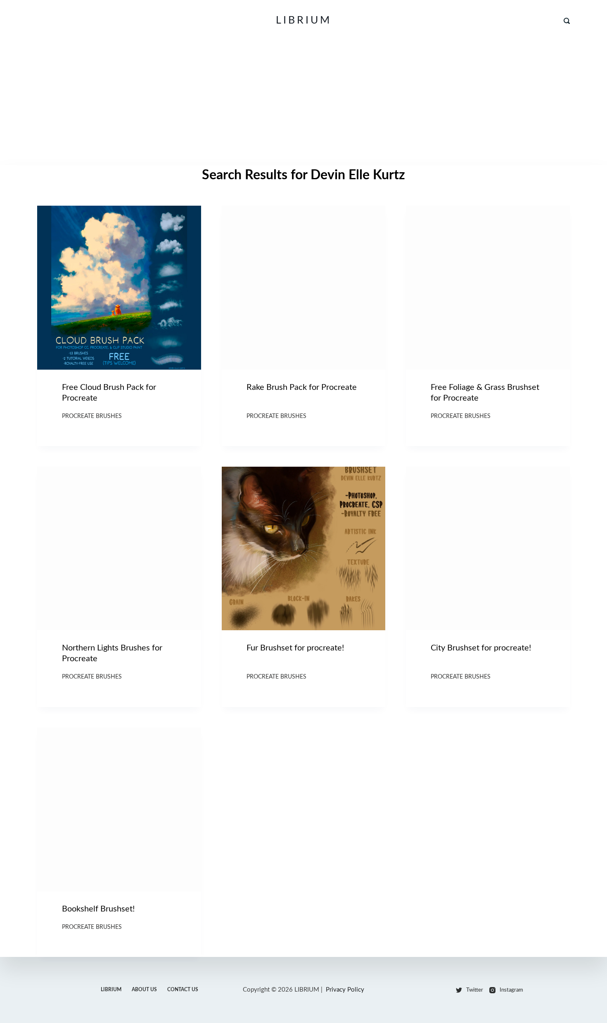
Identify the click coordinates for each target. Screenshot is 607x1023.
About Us (144, 989)
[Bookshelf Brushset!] (119, 810)
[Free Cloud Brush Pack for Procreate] (119, 288)
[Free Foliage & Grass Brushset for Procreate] (488, 288)
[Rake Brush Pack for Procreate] (304, 288)
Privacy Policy (345, 990)
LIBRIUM (304, 20)
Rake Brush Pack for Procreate (302, 387)
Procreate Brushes (92, 416)
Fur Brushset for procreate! (295, 648)
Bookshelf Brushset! (98, 909)
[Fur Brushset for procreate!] (304, 549)
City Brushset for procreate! (481, 648)
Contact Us (182, 989)
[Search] (567, 21)
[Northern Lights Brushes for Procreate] (119, 549)
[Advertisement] (303, 103)
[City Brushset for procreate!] (488, 549)
